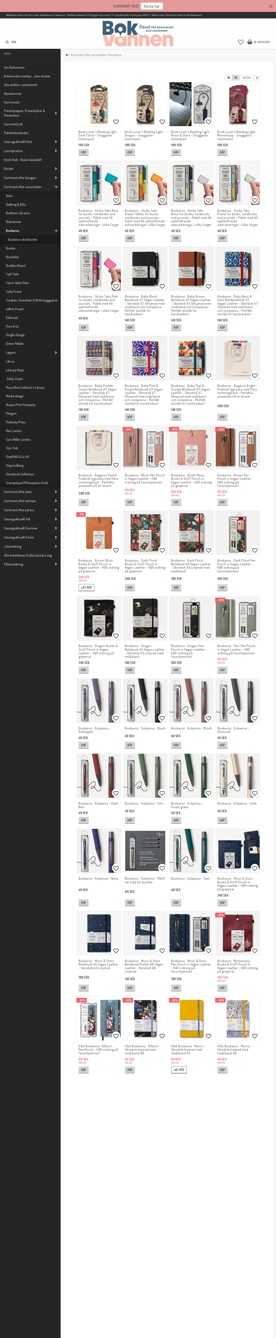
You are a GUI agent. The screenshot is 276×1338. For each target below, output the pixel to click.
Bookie (10, 248)
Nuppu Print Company (21, 405)
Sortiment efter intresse (20, 501)
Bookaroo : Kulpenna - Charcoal (233, 730)
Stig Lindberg (14, 465)
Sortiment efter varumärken (23, 187)
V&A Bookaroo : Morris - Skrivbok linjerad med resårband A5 (188, 1049)
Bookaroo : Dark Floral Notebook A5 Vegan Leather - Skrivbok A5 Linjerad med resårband (191, 565)
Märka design (14, 396)
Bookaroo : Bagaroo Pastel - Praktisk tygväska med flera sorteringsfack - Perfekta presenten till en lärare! (99, 480)
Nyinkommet (12, 94)
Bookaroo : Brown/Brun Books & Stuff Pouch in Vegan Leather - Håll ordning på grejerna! (99, 565)
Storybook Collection (20, 474)
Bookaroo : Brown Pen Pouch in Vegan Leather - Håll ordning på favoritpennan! (235, 480)
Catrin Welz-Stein (17, 283)
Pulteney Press (15, 422)
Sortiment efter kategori (20, 178)
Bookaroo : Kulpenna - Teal (190, 878)
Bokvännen (13, 222)
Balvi (9, 196)
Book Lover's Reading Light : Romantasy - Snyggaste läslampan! (237, 135)
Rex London (14, 431)
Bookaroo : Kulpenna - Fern (144, 803)
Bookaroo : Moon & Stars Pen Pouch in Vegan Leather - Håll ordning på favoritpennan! (191, 966)
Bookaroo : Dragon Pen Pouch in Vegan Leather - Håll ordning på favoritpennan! (189, 651)
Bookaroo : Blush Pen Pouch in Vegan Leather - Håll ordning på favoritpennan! (145, 478)
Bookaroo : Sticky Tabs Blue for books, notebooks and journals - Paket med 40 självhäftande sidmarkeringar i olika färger (99, 218)
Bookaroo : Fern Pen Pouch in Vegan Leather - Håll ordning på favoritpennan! (236, 649)
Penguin (11, 413)
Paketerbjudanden (16, 133)
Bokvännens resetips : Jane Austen (27, 76)
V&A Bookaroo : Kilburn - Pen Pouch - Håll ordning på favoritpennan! (98, 1049)
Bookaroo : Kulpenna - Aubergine (95, 730)
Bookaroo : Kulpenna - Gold (237, 803)
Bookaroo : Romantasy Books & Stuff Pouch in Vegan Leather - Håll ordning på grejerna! (237, 966)
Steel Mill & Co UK (17, 457)
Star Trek (12, 448)
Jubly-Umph (14, 379)
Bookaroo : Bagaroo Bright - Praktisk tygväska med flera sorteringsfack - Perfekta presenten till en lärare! (237, 391)
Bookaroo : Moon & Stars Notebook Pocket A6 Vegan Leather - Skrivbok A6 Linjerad (144, 966)
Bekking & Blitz (16, 204)
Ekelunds (12, 318)
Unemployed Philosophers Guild (27, 483)
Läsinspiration (13, 151)
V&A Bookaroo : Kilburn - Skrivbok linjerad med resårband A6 (143, 1049)
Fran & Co (12, 326)
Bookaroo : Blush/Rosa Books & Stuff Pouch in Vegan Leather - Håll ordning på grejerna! (191, 480)
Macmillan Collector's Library (25, 387)
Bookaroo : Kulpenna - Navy (98, 878)
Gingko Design (15, 335)
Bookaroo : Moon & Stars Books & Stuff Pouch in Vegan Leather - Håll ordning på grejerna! (237, 883)
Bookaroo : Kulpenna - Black (145, 728)
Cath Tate (12, 274)
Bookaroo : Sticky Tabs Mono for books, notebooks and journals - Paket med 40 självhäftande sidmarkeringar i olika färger (191, 218)
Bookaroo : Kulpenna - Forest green (187, 805)
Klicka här (152, 6)
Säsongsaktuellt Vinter (19, 537)
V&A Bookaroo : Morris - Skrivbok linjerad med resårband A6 (234, 1049)
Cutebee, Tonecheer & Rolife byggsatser (32, 300)
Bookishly (12, 257)
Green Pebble (14, 344)
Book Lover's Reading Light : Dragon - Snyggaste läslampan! (145, 135)
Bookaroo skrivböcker (22, 239)
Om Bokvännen (14, 67)
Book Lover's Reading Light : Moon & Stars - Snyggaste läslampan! (191, 135)
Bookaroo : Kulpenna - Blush (191, 728)
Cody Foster (14, 292)
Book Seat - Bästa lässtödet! (23, 160)
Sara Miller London (18, 439)
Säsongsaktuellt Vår (17, 519)
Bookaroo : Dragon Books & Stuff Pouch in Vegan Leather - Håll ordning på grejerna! (98, 651)
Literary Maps (15, 370)
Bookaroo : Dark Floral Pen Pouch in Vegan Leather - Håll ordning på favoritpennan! (236, 565)
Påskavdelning (13, 564)
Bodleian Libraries (18, 213)
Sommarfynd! (13, 124)
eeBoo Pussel (14, 309)
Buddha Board (15, 266)
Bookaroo (12, 231)
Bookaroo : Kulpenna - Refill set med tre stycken (145, 880)
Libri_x (10, 361)
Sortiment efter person (19, 510)
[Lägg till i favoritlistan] (99, 104)
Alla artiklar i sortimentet (20, 85)
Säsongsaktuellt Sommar (21, 528)
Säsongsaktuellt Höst (18, 142)
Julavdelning (12, 546)
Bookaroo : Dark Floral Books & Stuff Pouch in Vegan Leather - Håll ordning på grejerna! (145, 565)
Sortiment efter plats (18, 492)
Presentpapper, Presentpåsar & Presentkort (24, 113)
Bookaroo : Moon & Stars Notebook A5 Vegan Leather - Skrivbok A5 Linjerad (98, 964)
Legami (11, 352)
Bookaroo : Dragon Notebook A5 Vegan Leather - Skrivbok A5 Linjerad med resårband (144, 651)
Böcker (8, 169)
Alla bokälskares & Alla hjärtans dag (28, 555)
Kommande (12, 102)
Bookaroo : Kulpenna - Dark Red (98, 805)
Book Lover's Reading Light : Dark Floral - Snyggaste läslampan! (98, 135)
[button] (241, 42)
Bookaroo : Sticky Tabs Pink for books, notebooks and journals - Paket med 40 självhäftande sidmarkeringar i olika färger (99, 303)
